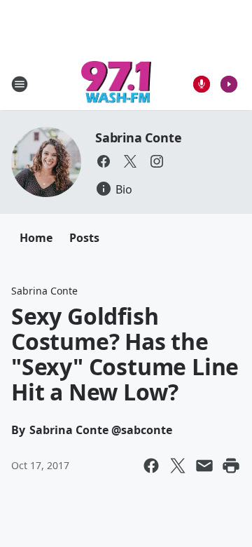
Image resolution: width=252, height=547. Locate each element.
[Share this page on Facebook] (151, 465)
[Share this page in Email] (204, 465)
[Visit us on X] (130, 161)
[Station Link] (116, 84)
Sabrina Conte (138, 137)
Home (36, 237)
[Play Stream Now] (228, 84)
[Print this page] (231, 465)
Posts (84, 237)
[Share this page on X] (178, 465)
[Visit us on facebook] (103, 161)
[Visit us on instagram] (156, 161)
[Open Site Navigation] (19, 84)
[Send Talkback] (201, 84)
